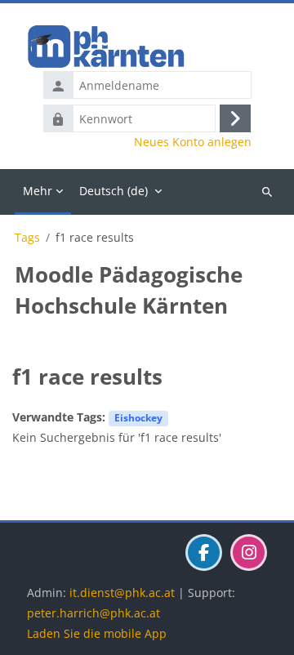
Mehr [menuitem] (37, 190)
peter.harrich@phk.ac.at (93, 613)
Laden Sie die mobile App (97, 633)
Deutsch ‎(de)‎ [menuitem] (113, 190)
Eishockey (138, 417)
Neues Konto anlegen (193, 142)
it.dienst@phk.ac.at (122, 592)
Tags (27, 237)
